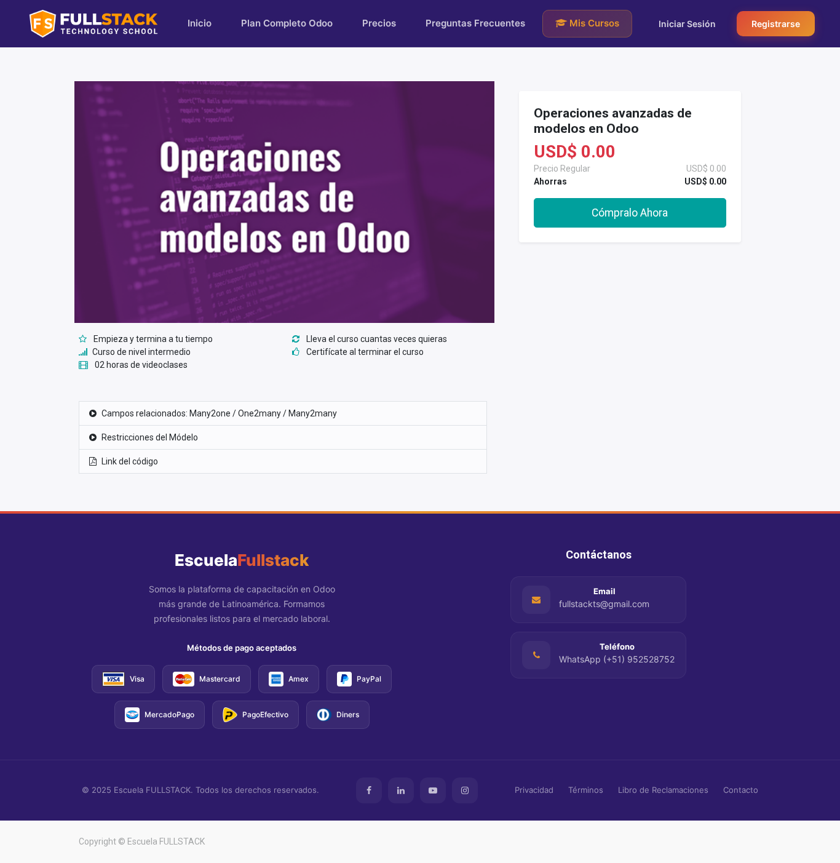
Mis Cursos (593, 23)
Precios (379, 23)
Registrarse (775, 23)
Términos (585, 790)
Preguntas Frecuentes (475, 23)
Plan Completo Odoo (287, 23)
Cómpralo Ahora (630, 213)
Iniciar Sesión (687, 23)
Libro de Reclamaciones (663, 790)
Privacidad (534, 790)
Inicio (200, 23)
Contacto (740, 790)
